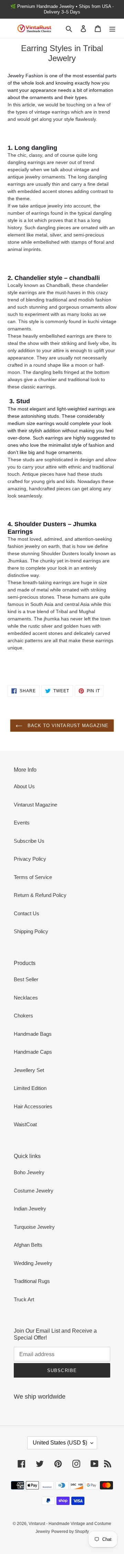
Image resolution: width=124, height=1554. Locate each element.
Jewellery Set (29, 1070)
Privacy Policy (30, 859)
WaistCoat (25, 1124)
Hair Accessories (33, 1106)
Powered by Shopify (70, 1531)
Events (22, 823)
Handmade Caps (33, 1052)
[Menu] (112, 28)
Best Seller (26, 979)
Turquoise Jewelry (34, 1227)
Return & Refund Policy (40, 895)
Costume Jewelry (33, 1191)
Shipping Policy (31, 931)
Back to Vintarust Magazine (67, 725)
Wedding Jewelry (33, 1263)
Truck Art (24, 1299)
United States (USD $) (60, 1443)
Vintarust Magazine (35, 805)
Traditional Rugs (32, 1281)
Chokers (23, 1016)
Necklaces (26, 998)
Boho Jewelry (29, 1172)
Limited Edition (30, 1088)
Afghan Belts (28, 1245)
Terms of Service (33, 877)
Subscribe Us (29, 841)
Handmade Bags (33, 1034)
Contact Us (26, 913)
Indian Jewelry (30, 1209)
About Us (24, 786)
